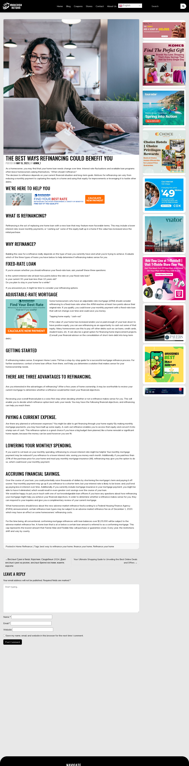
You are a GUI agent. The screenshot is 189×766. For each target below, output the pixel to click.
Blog (68, 6)
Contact (100, 6)
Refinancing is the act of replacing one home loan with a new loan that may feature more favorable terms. (58, 225)
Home (60, 6)
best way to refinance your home (56, 546)
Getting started (21, 350)
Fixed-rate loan (21, 263)
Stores (89, 6)
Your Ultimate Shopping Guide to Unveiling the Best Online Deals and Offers (105, 561)
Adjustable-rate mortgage (32, 294)
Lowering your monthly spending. (39, 445)
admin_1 (37, 163)
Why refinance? (21, 244)
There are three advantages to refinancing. (48, 376)
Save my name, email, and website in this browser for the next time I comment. (44, 635)
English (126, 5)
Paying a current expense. (31, 417)
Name (7, 617)
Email (6, 623)
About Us (111, 6)
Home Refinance (24, 546)
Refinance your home (103, 546)
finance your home (83, 546)
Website (7, 629)
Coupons (78, 6)
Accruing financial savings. (33, 473)
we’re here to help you (28, 188)
